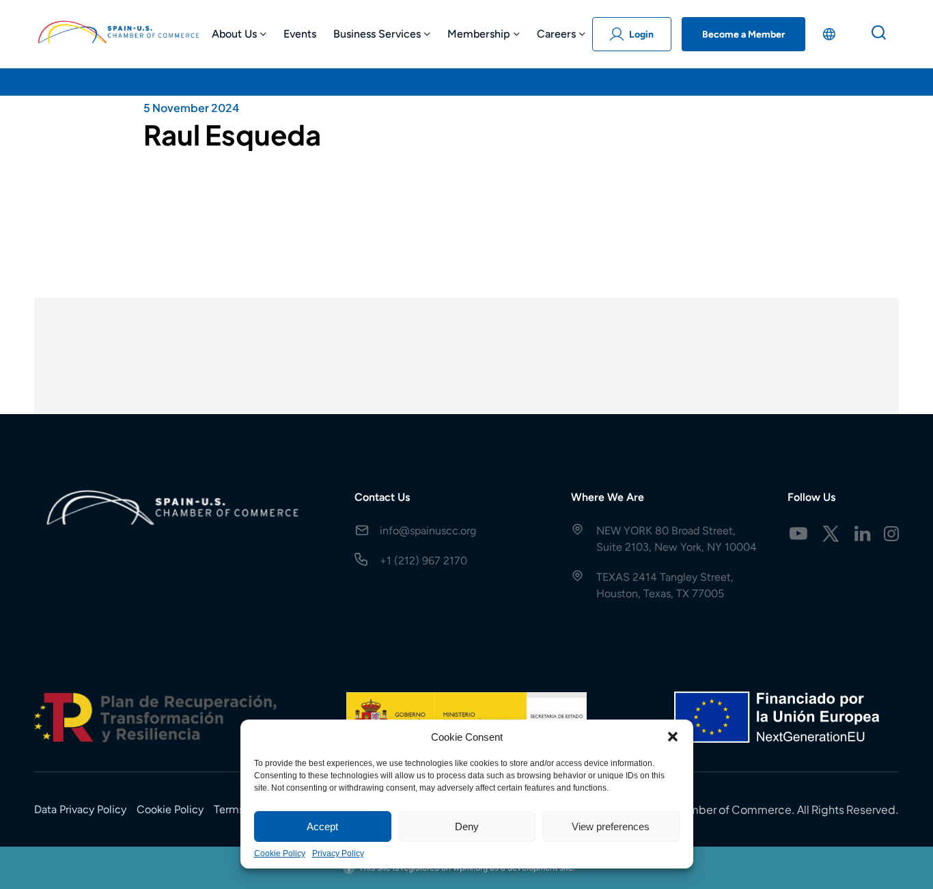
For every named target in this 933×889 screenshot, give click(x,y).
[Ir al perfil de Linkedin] (863, 534)
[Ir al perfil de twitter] (830, 534)
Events (299, 33)
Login (641, 34)
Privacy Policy (338, 853)
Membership (478, 33)
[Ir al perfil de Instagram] (891, 534)
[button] (673, 736)
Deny (467, 826)
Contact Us (382, 497)
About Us (234, 33)
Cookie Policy (279, 853)
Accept (322, 826)
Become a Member (743, 34)
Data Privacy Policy (80, 809)
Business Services (377, 33)
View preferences (611, 826)
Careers (556, 33)
